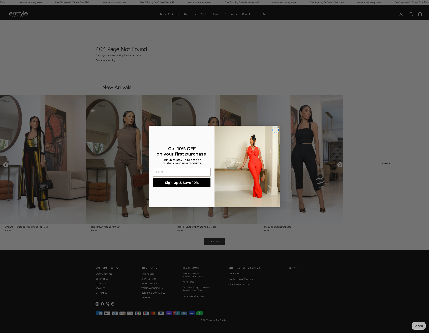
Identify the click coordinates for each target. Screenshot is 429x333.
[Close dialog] (276, 130)
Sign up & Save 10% (182, 183)
